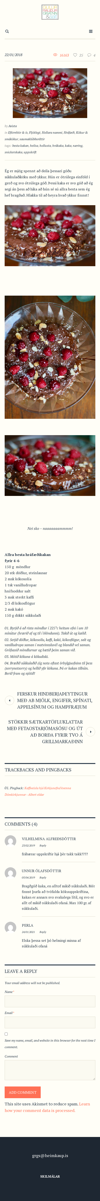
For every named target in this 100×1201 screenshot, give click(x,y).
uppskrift (30, 152)
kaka (68, 145)
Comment (11, 1056)
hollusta (45, 145)
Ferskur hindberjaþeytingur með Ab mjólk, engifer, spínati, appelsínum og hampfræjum (54, 700)
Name (9, 991)
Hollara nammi (52, 132)
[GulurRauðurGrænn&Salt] (50, 12)
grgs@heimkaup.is (50, 1155)
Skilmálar (50, 1176)
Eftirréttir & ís (18, 132)
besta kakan (20, 145)
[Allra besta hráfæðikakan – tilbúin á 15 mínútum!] (50, 92)
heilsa (34, 145)
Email (9, 1013)
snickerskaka (13, 152)
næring (78, 145)
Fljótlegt (34, 132)
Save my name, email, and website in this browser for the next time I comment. (50, 1043)
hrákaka (57, 145)
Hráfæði (69, 132)
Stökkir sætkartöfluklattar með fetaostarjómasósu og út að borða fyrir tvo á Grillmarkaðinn (45, 732)
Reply (43, 845)
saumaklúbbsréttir (32, 139)
